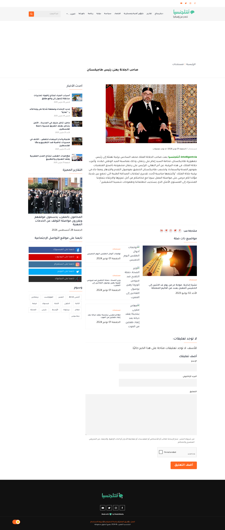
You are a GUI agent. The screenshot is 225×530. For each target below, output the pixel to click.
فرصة (34, 304)
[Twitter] (186, 3)
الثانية (77, 304)
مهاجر (77, 310)
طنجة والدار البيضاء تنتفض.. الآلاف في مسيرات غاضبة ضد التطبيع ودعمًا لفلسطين (50, 142)
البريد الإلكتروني (190, 377)
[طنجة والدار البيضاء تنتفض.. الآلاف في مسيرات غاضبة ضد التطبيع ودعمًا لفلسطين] (77, 142)
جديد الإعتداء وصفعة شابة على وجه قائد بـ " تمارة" (50, 111)
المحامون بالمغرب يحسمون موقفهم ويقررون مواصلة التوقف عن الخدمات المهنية (58, 221)
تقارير (149, 14)
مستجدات (178, 64)
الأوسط (55, 310)
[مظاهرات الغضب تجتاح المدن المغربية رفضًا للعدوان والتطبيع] (77, 159)
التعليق (193, 392)
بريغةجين (35, 297)
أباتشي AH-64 (74, 297)
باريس (44, 310)
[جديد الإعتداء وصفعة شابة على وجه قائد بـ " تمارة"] (77, 112)
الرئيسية (191, 64)
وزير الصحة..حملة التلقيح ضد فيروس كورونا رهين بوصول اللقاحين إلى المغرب (103, 283)
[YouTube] (181, 3)
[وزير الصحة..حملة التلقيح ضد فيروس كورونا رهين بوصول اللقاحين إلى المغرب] (131, 283)
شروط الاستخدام (97, 522)
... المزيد (71, 14)
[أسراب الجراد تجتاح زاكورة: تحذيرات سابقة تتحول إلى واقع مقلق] (77, 99)
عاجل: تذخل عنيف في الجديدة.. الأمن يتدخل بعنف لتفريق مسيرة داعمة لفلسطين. (51, 126)
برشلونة (67, 310)
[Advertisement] (112, 40)
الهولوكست (48, 297)
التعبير (61, 297)
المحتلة (33, 310)
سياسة (107, 14)
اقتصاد (117, 14)
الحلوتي (67, 304)
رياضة (90, 14)
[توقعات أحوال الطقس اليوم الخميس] (131, 254)
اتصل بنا (132, 522)
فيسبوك (45, 304)
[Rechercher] (31, 14)
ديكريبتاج (159, 14)
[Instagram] (190, 3)
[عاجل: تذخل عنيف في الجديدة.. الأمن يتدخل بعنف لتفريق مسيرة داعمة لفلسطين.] (77, 126)
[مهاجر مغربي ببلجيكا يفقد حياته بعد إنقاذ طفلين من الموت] (131, 316)
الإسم (194, 361)
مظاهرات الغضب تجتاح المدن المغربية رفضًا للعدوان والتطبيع (50, 157)
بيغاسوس (75, 316)
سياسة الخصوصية (111, 522)
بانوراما (82, 14)
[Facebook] (195, 3)
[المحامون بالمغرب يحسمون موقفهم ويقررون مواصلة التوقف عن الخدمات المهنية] (55, 195)
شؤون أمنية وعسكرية (134, 14)
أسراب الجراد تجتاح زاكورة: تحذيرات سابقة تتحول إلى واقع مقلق (52, 97)
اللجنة (56, 304)
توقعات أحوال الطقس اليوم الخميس (103, 254)
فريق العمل (123, 522)
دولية (98, 14)
